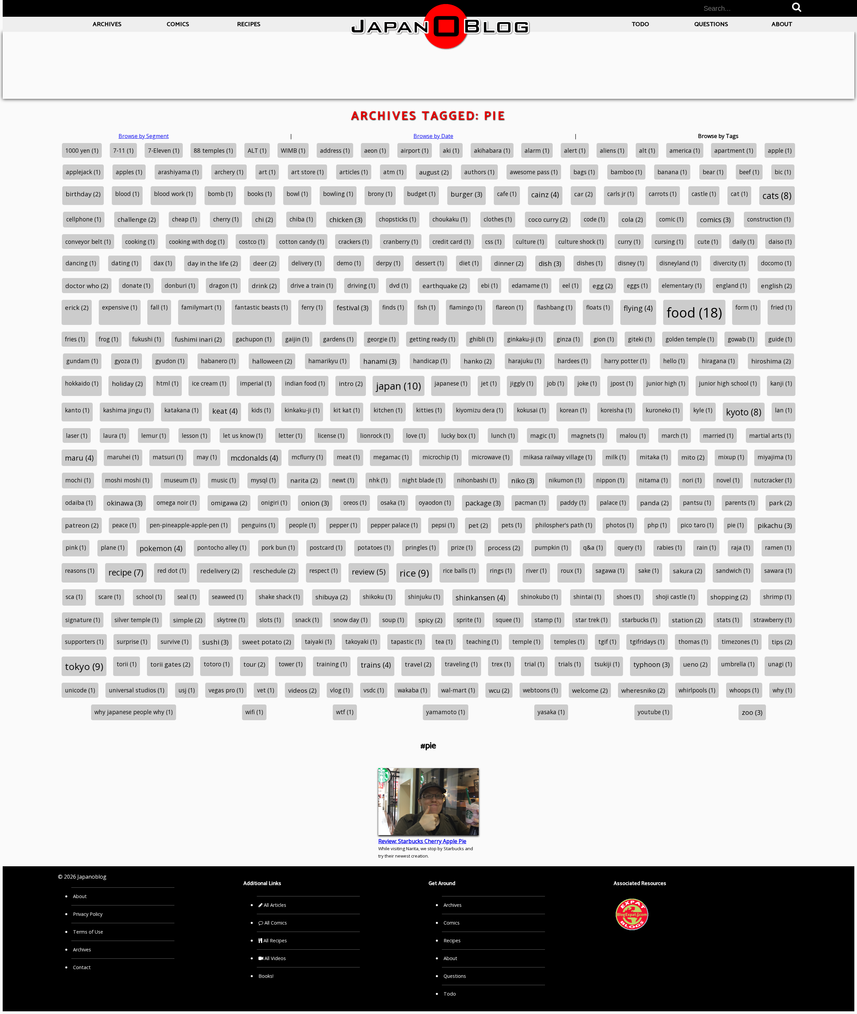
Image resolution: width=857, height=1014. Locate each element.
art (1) (267, 172)
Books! (266, 976)
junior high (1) (665, 383)
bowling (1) (338, 194)
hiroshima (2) (771, 361)
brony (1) (380, 194)
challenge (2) (137, 219)
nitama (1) (653, 480)
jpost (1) (622, 383)
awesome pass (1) (534, 172)
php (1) (657, 525)
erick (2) (76, 307)
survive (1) (174, 641)
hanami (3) (380, 361)
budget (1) (421, 194)
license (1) (331, 435)
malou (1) (633, 435)
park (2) (780, 502)
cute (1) (708, 242)
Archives (107, 24)
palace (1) (613, 502)
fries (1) (75, 339)
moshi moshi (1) (127, 480)
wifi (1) (254, 712)
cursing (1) (669, 242)
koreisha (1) (616, 410)
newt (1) (343, 480)
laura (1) (114, 435)
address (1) (335, 150)
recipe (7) (125, 572)
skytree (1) (231, 620)
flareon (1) (509, 307)
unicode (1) (80, 690)
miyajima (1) (775, 457)
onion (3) (315, 503)
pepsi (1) (443, 525)
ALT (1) (257, 150)
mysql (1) (263, 480)
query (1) (630, 547)
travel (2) (418, 664)
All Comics (275, 923)
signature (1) (82, 620)
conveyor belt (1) (88, 242)
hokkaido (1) (81, 383)
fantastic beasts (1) (261, 307)
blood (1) (127, 194)
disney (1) (631, 263)
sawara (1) (778, 570)
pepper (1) (343, 525)
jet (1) (489, 383)
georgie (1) (381, 339)
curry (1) (629, 242)
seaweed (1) (227, 597)
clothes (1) (498, 219)
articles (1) (353, 172)
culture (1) (530, 242)
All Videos (274, 958)
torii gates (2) (170, 664)
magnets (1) (587, 435)
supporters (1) (84, 641)
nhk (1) (378, 480)
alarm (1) (537, 150)
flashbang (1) (554, 307)
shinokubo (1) (539, 597)
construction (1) (769, 219)
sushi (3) (215, 642)
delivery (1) (306, 263)
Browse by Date (433, 136)
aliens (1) (612, 150)
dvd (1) (398, 285)
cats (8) (777, 196)
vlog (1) (340, 690)
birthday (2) (83, 194)
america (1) (685, 150)
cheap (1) (184, 219)
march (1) (674, 435)
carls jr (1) (620, 194)
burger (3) (466, 194)
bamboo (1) (626, 172)
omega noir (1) (177, 502)
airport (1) (414, 150)
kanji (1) (781, 383)
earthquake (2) (444, 285)
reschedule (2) (274, 570)
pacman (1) (530, 502)
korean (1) (573, 410)
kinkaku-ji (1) (302, 410)
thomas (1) (693, 641)
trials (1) (569, 664)
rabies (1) (669, 547)
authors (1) (479, 172)
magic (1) (542, 435)
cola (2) (632, 219)
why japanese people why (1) (133, 712)
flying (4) (638, 308)
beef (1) (749, 172)
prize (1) (462, 547)
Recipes (248, 24)
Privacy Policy (87, 914)
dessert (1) (429, 263)
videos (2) (302, 690)
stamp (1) (548, 620)
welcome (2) (590, 690)
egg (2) (603, 285)
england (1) (731, 285)
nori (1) (692, 480)
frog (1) (108, 339)
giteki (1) (640, 339)
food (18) (694, 312)
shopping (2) (729, 597)
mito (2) (692, 457)
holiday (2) (127, 383)
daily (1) (743, 242)
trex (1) (501, 664)
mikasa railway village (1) (557, 457)
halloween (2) (272, 361)
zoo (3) (752, 712)
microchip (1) (440, 457)
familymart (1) (201, 307)
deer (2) (264, 263)
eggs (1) (637, 285)
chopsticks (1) (397, 219)
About (782, 24)
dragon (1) (223, 285)
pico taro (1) (697, 525)
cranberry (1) (400, 242)
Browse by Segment (144, 136)
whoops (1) (744, 690)
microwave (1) (491, 457)
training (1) (331, 664)
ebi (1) (489, 285)
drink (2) (264, 285)
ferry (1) (312, 307)
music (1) (223, 480)
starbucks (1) (639, 620)
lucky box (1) (458, 435)
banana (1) (672, 172)
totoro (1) (217, 664)
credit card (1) (452, 242)
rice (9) (414, 572)
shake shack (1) (279, 597)
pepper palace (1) (394, 525)
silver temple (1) (136, 620)
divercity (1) (729, 263)
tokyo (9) (84, 666)
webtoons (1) (540, 690)
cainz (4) (545, 194)
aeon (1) (375, 150)
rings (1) (501, 570)
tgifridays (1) (647, 641)
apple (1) (780, 150)
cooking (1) (140, 242)
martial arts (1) (770, 435)
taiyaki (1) (318, 641)
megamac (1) (391, 457)
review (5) (369, 571)
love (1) (415, 435)
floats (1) (598, 307)
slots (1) (270, 620)
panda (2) (654, 502)
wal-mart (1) (458, 690)
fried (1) (781, 307)
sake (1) (648, 570)
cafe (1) (507, 194)
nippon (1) (610, 480)
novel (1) (727, 480)
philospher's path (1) (563, 525)
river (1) (536, 570)
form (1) (746, 307)
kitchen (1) (388, 410)
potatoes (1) (374, 547)
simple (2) (187, 620)
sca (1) (74, 597)
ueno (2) (695, 664)
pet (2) (478, 525)
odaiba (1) (79, 502)
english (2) (776, 285)
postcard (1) (326, 547)
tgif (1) (607, 641)
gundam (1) (82, 361)
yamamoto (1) (445, 712)
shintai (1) (587, 597)
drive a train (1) (312, 285)
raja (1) (740, 547)
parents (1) (740, 502)
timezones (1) (739, 641)
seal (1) (187, 597)
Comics (178, 24)
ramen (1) (778, 547)
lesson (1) (194, 435)
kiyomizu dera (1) (479, 410)
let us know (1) (243, 435)
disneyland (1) (678, 263)
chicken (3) (346, 219)
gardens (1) (338, 339)
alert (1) (575, 150)
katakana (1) (181, 410)
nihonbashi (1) (476, 480)
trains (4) (376, 665)
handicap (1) (430, 361)
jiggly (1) (521, 383)
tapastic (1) (406, 641)
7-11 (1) (123, 150)
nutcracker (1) (773, 480)
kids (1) (261, 410)
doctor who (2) (86, 285)
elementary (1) (682, 285)
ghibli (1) (481, 339)
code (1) (594, 219)
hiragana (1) (718, 361)
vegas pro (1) (226, 690)
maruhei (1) (123, 457)
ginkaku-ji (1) (525, 339)
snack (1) (307, 620)
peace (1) (124, 525)
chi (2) (264, 219)
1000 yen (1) (81, 150)
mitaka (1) (654, 457)
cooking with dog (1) (197, 242)
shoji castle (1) (675, 597)
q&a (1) (593, 547)
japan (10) (398, 386)
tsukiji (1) (607, 664)
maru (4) (79, 458)
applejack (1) (83, 172)
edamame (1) (530, 285)
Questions (711, 24)
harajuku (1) (524, 361)
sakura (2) (687, 570)
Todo (640, 24)
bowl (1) (297, 194)
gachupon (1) (253, 339)
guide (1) (780, 339)
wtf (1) (345, 712)
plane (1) (113, 547)
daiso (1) (780, 242)
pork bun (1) (278, 547)
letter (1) (290, 435)
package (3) (483, 503)
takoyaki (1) (361, 641)
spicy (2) (430, 620)
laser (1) (76, 435)
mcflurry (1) (307, 457)
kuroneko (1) (663, 410)
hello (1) (674, 361)
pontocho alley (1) (221, 547)
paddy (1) (573, 502)
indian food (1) (305, 383)
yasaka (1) (551, 712)
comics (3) (715, 219)
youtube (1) (653, 712)
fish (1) (426, 307)
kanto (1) (77, 410)
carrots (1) (663, 194)
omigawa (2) (229, 502)
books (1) (259, 194)
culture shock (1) (581, 242)
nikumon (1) (565, 480)
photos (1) (620, 525)
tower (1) (291, 664)
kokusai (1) (531, 410)
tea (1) (444, 641)
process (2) (504, 547)
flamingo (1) (465, 307)
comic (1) (671, 219)
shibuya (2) (331, 597)
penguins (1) (258, 525)
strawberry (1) (773, 620)
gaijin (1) (297, 339)
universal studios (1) (136, 690)
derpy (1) (388, 263)
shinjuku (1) (424, 597)
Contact (82, 967)
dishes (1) (590, 263)
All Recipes (274, 940)
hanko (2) (477, 361)
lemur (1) (153, 435)
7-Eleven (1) (163, 150)
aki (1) (451, 150)
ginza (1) (568, 339)
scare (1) (109, 597)
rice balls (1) (459, 570)
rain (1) (706, 547)
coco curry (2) (547, 219)
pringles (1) (420, 547)
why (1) (782, 690)
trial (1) (534, 664)
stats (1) (728, 620)
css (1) (493, 242)
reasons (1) (79, 570)
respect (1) (323, 570)
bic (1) (783, 172)
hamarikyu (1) (327, 361)
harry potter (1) (625, 361)
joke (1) (587, 383)
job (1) (555, 383)
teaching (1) (482, 641)
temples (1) (569, 641)
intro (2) (351, 383)
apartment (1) (733, 150)
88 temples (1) (213, 150)
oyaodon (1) (435, 502)
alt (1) (647, 150)
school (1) (149, 597)
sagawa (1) (610, 570)
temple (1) (526, 641)
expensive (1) (119, 307)
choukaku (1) (450, 219)
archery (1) (229, 172)
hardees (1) (573, 361)
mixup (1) (731, 457)
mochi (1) (78, 480)
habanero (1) (218, 361)
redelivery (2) (219, 570)
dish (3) (550, 263)
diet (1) (469, 263)
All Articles (274, 905)
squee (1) (508, 620)
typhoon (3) (651, 664)
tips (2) (782, 641)
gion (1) (604, 339)
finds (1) (393, 307)
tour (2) (254, 664)
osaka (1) (393, 502)
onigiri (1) (274, 502)
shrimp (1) (777, 597)
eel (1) (570, 285)
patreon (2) (81, 525)
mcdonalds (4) (254, 458)
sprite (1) (469, 620)
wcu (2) (499, 690)
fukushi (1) (146, 339)
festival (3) (352, 307)
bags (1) (584, 172)
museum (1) (180, 480)
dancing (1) (81, 263)
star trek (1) (591, 620)
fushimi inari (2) (198, 339)
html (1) (167, 383)
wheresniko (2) (643, 690)
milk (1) (616, 457)
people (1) (302, 525)
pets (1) (511, 525)
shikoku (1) (377, 597)
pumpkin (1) (551, 547)
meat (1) (348, 457)
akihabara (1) (492, 150)
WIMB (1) (293, 150)
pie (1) (735, 525)
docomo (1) (776, 263)
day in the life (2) (212, 263)
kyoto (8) (743, 412)
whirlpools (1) (697, 690)
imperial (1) (255, 383)
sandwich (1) (733, 570)
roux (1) (571, 570)
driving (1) (361, 285)
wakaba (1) (412, 690)
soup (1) (393, 620)
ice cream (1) (209, 383)
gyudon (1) (169, 361)
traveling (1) (461, 664)
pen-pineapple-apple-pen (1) (189, 525)
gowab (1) (741, 339)
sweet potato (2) (266, 641)
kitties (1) (429, 410)
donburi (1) (180, 285)
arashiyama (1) (178, 172)
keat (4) (225, 411)
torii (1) (126, 664)
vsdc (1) (374, 690)
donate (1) (136, 285)
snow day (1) (350, 620)
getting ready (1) (432, 339)
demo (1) (349, 263)
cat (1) (739, 194)
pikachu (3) (775, 525)
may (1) (207, 457)
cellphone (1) (83, 219)
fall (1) (159, 307)
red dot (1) (171, 570)
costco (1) (252, 242)
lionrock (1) (375, 435)
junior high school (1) (728, 383)
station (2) (687, 620)
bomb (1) (220, 194)
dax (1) (163, 263)
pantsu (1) (697, 502)
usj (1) (186, 690)
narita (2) (304, 480)
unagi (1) (780, 664)
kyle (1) (702, 410)
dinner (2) (508, 263)
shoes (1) (628, 597)
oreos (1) (355, 502)
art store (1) (307, 172)
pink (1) (76, 547)
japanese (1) (451, 383)
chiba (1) (301, 219)
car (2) (583, 194)
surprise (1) (132, 641)
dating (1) (124, 263)
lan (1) (783, 410)
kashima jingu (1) (127, 410)
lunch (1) (503, 435)
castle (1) (704, 194)
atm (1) (393, 172)
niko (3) (522, 480)
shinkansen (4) (480, 597)
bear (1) (713, 172)
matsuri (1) (168, 457)
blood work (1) (173, 194)
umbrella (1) (738, 664)
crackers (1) (353, 242)
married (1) (718, 435)
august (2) (434, 172)
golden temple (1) (690, 339)
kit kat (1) (346, 410)
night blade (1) (422, 480)
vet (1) (265, 690)
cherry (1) (226, 219)
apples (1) (129, 172)
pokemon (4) (161, 548)
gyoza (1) (126, 361)
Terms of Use (88, 932)
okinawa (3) (125, 503)
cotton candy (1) (301, 242)
